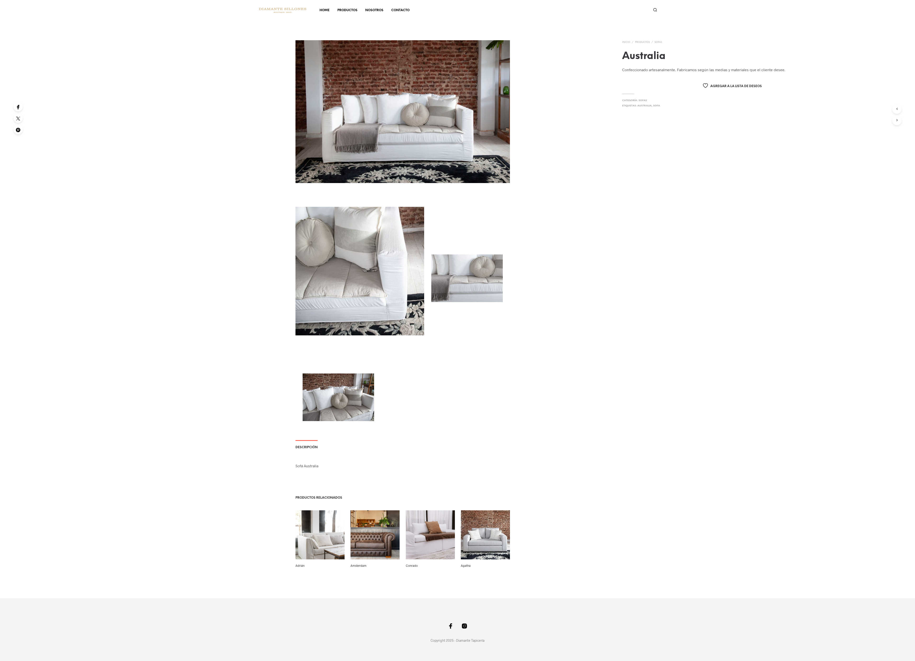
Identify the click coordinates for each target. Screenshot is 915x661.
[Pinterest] (18, 129)
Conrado (412, 565)
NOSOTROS (374, 10)
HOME (325, 10)
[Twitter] (18, 118)
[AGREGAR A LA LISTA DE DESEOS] (320, 555)
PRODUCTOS (347, 10)
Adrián (300, 565)
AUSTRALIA (644, 105)
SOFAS (658, 42)
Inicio (626, 42)
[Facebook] (18, 106)
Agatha (466, 565)
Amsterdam (358, 565)
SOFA (656, 105)
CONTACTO (400, 10)
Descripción (306, 447)
